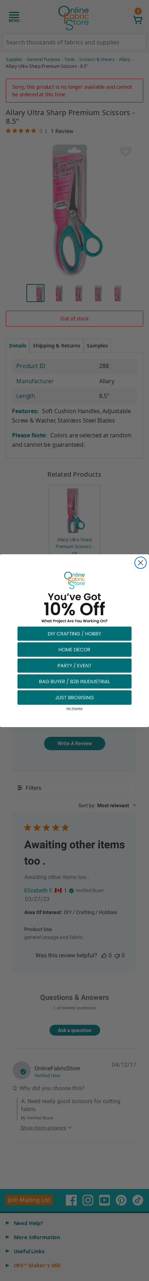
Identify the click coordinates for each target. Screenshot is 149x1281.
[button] (74, 633)
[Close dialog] (140, 562)
